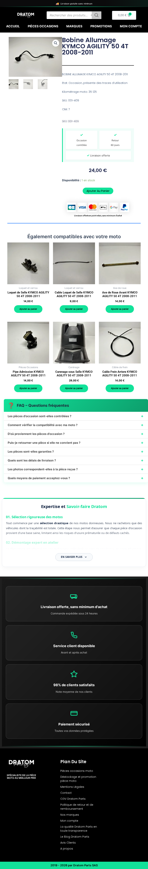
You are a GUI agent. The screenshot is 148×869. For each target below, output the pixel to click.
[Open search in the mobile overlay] (74, 15)
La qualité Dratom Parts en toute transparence (78, 829)
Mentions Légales (72, 787)
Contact (66, 793)
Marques (74, 26)
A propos (66, 849)
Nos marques (69, 815)
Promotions (101, 26)
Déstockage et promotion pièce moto (78, 779)
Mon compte (131, 26)
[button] (55, 43)
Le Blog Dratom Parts (74, 837)
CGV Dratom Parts (73, 799)
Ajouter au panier (98, 191)
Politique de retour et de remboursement (76, 807)
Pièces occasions (43, 26)
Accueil (13, 26)
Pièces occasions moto (76, 771)
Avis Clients (68, 843)
